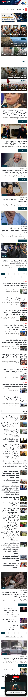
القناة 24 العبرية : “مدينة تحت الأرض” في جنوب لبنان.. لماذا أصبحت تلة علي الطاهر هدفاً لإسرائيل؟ (10, 474)
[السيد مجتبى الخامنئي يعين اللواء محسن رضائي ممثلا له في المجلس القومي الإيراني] (23, 377)
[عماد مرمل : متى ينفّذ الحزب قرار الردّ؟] (14, 85)
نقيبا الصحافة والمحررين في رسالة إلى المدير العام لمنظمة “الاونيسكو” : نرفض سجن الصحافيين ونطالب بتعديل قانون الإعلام (14, 77)
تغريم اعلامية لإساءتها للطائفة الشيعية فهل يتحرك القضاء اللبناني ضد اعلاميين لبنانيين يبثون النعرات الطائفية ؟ (14, 112)
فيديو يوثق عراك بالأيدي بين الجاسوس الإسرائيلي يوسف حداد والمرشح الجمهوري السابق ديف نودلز (15, 327)
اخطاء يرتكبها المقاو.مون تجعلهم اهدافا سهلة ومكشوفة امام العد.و (11, 627)
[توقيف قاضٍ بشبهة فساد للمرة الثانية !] (23, 504)
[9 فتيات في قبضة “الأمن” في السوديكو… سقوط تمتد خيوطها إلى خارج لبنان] (7, 51)
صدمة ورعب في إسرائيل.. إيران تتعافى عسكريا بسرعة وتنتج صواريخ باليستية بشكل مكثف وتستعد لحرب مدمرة (15, 312)
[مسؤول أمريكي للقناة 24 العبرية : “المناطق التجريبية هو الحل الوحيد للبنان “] (23, 517)
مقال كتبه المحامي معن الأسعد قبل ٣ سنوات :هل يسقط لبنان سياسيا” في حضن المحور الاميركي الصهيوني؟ (11, 612)
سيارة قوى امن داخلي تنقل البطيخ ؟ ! (15, 658)
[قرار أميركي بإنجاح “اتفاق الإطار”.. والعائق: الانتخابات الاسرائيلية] (23, 564)
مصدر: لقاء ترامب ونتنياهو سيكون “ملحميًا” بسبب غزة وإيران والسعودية (15, 142)
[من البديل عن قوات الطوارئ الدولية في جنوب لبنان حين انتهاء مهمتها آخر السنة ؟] (23, 424)
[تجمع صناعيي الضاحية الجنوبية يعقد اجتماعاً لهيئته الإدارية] (23, 417)
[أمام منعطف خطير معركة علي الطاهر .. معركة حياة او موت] (23, 557)
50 (16, 277)
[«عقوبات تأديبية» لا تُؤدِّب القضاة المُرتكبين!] (20, 51)
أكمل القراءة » (22, 121)
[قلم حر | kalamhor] (14, 2)
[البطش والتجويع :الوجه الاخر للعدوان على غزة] (23, 620)
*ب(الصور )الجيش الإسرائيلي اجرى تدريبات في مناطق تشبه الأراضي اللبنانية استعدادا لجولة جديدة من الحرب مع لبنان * (10, 536)
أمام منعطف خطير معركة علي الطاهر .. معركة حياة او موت (10, 558)
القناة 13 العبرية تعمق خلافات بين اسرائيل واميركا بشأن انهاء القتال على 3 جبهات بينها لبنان (14, 342)
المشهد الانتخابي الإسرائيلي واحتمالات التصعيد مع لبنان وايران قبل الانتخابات (15, 44)
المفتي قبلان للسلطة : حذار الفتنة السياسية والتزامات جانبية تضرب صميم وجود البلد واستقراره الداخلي (10, 455)
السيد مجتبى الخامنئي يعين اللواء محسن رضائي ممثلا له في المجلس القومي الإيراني (14, 371)
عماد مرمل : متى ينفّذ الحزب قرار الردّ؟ (18, 89)
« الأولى (24, 273)
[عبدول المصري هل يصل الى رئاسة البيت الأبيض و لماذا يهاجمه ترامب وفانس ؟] (23, 390)
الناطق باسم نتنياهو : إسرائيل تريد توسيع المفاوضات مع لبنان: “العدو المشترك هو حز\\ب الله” (10, 525)
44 (6, 273)
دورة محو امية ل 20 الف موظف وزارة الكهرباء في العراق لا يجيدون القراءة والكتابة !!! (15, 285)
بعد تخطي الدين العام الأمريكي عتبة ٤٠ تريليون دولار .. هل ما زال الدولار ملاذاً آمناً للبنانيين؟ (14, 35)
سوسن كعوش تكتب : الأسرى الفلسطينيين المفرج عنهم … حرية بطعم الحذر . (14, 230)
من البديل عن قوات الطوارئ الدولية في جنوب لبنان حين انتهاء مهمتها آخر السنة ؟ (10, 425)
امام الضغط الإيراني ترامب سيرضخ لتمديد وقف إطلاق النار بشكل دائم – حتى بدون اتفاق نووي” (14, 356)
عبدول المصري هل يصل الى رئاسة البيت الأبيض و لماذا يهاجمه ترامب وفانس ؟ (14, 385)
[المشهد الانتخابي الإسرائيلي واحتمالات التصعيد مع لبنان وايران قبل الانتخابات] (14, 42)
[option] (14, 40)
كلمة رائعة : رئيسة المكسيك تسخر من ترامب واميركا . (15, 200)
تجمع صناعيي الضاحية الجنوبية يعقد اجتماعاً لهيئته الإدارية (10, 417)
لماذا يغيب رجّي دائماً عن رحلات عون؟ (11, 481)
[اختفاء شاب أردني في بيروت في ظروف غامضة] (23, 670)
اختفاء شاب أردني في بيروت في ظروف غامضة (10, 670)
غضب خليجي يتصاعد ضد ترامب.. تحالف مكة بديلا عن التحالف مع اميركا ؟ (15, 299)
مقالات (24, 26)
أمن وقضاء (24, 48)
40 (12, 273)
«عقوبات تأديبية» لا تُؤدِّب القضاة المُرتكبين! (20, 54)
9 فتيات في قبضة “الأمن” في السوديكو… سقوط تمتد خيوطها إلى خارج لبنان (7, 55)
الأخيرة (5, 277)
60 (13, 277)
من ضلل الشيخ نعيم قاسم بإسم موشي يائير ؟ (14, 467)
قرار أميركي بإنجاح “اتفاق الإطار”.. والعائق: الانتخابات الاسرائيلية (11, 565)
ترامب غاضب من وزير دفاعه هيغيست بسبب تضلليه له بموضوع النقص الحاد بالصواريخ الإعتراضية (15, 399)
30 (16, 273)
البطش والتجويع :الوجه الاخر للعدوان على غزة (10, 620)
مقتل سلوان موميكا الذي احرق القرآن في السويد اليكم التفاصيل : (15, 262)
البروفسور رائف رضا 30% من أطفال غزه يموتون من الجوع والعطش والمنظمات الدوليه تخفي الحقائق (14, 594)
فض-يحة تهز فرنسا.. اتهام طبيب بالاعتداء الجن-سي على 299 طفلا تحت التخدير (14, 171)
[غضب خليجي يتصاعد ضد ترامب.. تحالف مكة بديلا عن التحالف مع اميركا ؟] (23, 304)
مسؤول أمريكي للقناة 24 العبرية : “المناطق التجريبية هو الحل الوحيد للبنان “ (10, 517)
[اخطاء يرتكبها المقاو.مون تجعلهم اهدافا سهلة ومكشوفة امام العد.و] (23, 626)
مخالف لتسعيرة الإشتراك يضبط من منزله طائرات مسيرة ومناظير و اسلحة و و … (14, 462)
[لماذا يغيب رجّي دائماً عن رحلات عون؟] (23, 481)
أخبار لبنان (24, 68)
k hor (25, 108)
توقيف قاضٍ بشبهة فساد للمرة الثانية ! (11, 504)
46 (23, 277)
